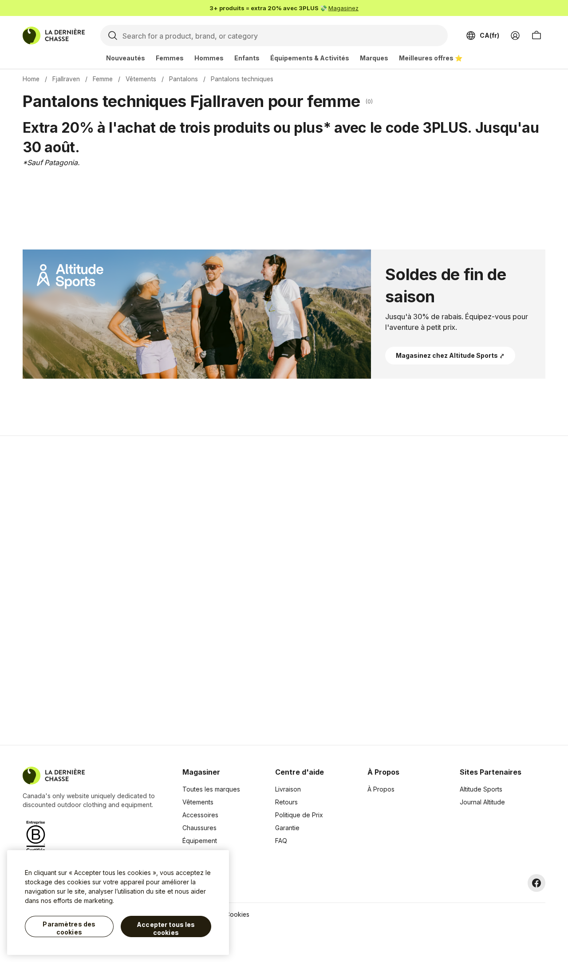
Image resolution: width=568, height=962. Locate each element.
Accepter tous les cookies (166, 928)
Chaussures (199, 827)
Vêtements (141, 79)
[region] (118, 902)
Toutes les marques (211, 789)
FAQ (281, 840)
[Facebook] (536, 883)
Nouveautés (125, 58)
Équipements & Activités (309, 58)
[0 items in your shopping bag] (536, 35)
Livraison (288, 789)
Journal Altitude (482, 802)
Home (31, 79)
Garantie (287, 827)
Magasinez (343, 8)
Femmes (170, 58)
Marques (374, 58)
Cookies (237, 914)
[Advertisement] (142, 590)
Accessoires (200, 815)
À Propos (380, 789)
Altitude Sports (481, 789)
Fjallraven (66, 79)
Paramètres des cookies (69, 928)
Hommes (209, 58)
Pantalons (183, 79)
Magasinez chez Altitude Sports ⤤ (450, 355)
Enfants (247, 58)
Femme (103, 79)
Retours (286, 802)
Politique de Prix (299, 815)
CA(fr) (489, 35)
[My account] (515, 35)
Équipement (199, 840)
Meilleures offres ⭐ (430, 58)
